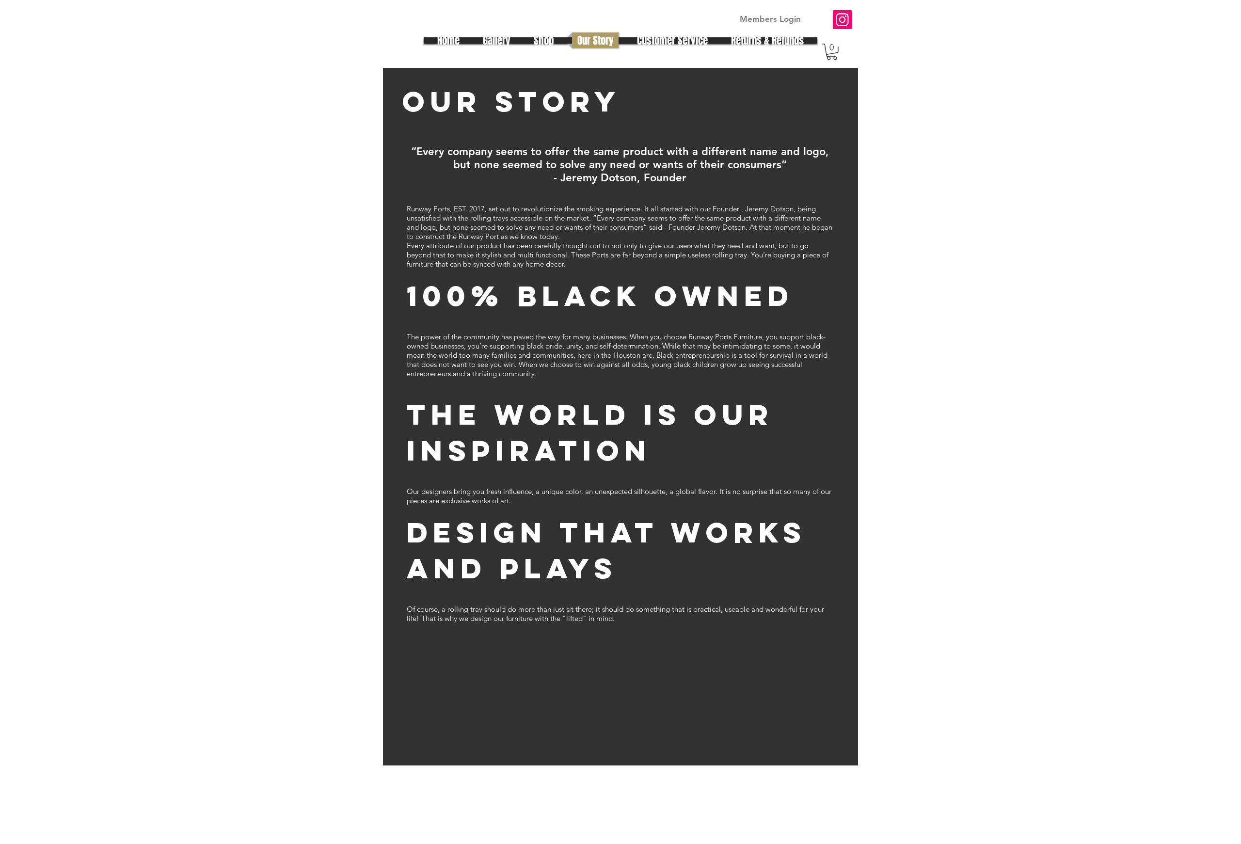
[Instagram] (842, 19)
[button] (832, 52)
